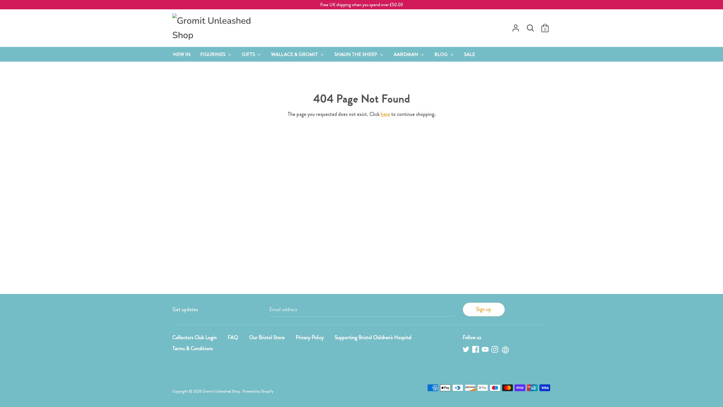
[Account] (515, 26)
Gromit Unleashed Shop (221, 391)
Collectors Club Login (194, 337)
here (385, 114)
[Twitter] (467, 350)
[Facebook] (476, 350)
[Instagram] (495, 350)
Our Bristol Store (267, 337)
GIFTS (249, 54)
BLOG (441, 54)
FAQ (233, 337)
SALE (469, 54)
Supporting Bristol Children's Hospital (373, 337)
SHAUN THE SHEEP (356, 54)
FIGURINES (213, 54)
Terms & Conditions (192, 348)
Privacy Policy (310, 337)
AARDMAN (406, 54)
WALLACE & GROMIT (295, 54)
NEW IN (182, 54)
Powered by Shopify (258, 391)
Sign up (483, 309)
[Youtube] (486, 350)
